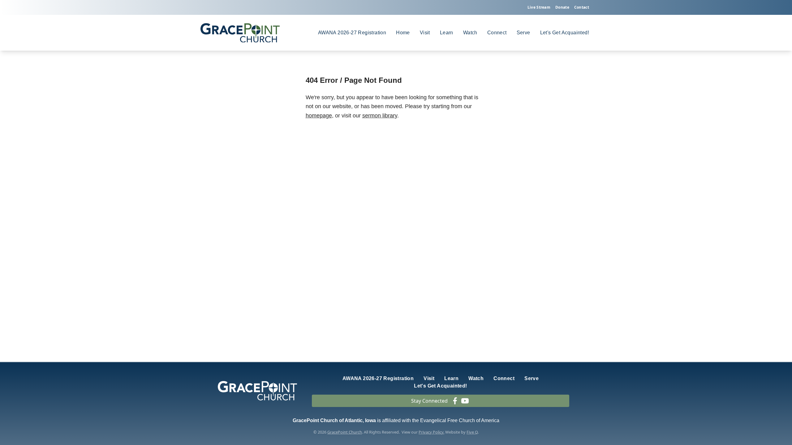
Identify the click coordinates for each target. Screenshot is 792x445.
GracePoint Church (344, 432)
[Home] (240, 33)
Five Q (472, 432)
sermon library (379, 115)
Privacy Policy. (431, 432)
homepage (319, 115)
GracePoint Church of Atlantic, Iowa (334, 420)
